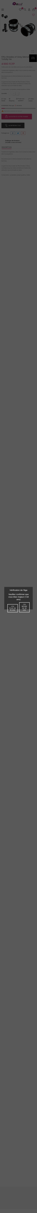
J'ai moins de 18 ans (24, 607)
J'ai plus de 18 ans (12, 608)
